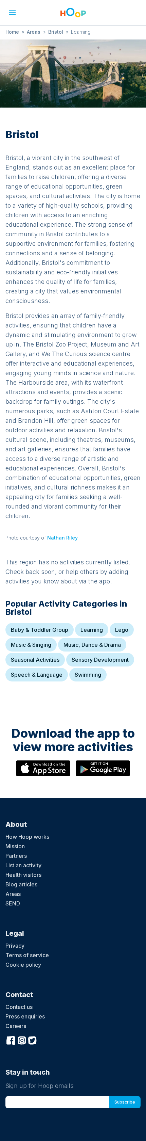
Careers (15, 1026)
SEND (12, 903)
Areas (33, 32)
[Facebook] (10, 1039)
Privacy (14, 945)
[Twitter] (32, 1039)
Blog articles (21, 884)
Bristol (55, 32)
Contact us (19, 1006)
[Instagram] (21, 1039)
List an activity (23, 865)
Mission (15, 846)
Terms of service (27, 955)
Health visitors (23, 874)
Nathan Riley (62, 538)
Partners (16, 855)
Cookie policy (23, 964)
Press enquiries (25, 1016)
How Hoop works (27, 836)
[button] (12, 12)
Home (12, 32)
